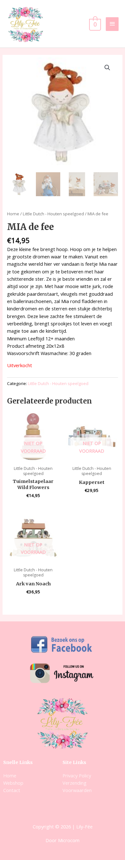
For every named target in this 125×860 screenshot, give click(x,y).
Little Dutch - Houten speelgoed (53, 214)
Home (13, 214)
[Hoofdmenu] (112, 24)
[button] (107, 67)
